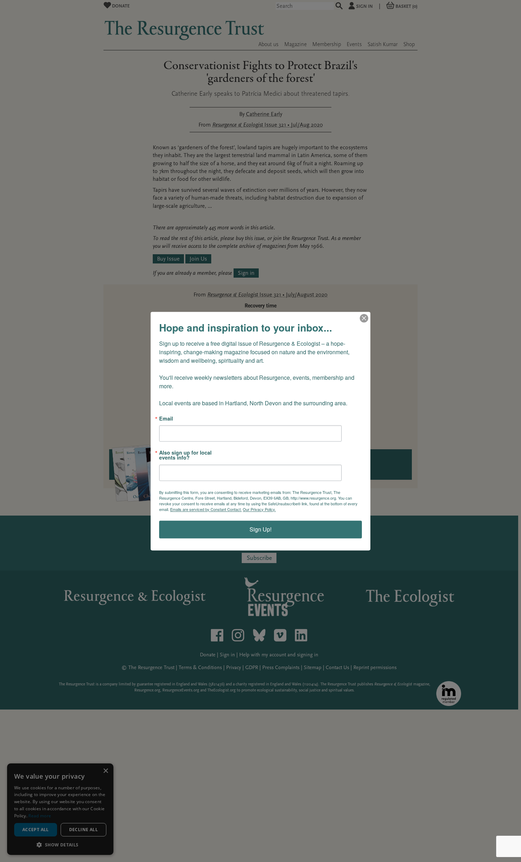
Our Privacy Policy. (259, 509)
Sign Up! (260, 529)
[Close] (364, 318)
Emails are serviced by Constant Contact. (206, 509)
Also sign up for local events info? (185, 455)
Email (166, 418)
